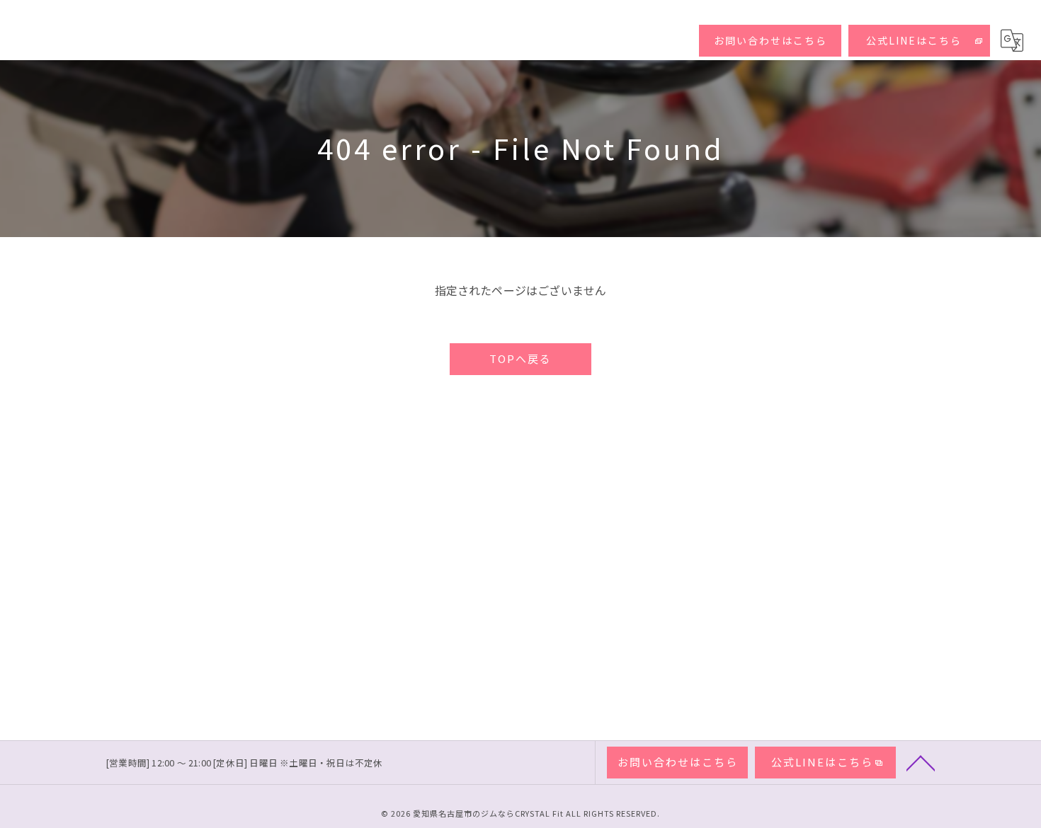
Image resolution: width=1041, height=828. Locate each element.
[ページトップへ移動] (920, 762)
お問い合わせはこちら (770, 40)
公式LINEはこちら (914, 40)
